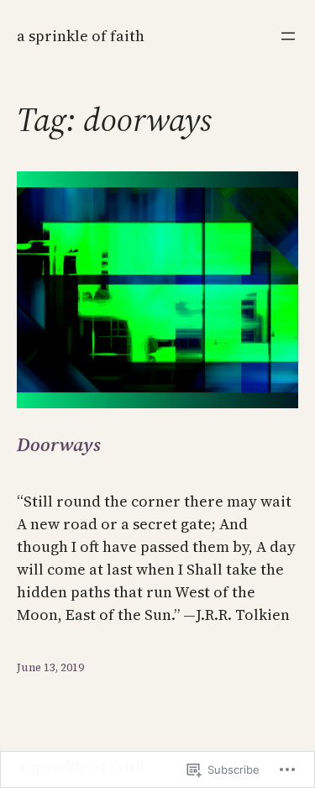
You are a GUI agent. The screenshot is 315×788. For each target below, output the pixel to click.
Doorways (59, 445)
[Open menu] (288, 36)
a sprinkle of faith (80, 35)
